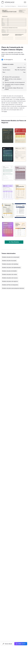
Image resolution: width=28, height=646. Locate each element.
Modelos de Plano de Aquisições (10, 284)
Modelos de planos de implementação (11, 267)
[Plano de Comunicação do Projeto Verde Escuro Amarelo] (7, 135)
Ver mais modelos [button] (14, 242)
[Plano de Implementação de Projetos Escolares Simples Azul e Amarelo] (7, 210)
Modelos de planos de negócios (10, 281)
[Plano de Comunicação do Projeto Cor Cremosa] (20, 192)
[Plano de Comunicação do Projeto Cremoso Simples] (20, 154)
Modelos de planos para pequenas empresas (13, 288)
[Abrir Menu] (25, 2)
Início (2, 6)
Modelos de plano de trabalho (9, 271)
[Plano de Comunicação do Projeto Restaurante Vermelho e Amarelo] (20, 135)
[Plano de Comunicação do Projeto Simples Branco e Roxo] (7, 192)
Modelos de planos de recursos (10, 277)
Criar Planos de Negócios (10, 6)
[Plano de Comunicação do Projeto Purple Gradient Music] (7, 229)
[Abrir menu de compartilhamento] (25, 59)
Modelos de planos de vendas (9, 274)
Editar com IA (21, 643)
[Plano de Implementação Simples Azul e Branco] (20, 210)
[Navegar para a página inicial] (7, 2)
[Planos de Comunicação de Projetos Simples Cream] (20, 229)
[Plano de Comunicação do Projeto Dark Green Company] (7, 154)
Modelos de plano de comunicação (10, 257)
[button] (7, 643)
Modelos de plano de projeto (9, 260)
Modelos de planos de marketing (10, 264)
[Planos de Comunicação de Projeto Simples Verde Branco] (7, 173)
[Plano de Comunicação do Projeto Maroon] (20, 173)
